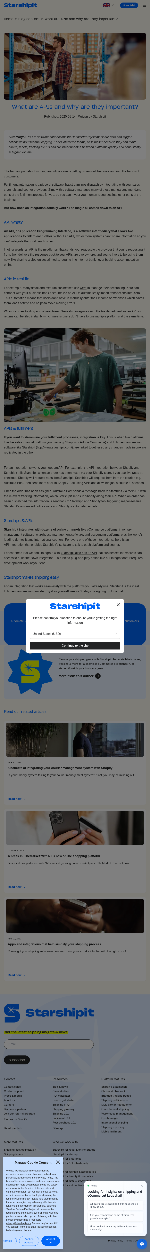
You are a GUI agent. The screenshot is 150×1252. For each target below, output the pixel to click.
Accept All (50, 1241)
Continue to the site (75, 645)
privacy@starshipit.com (18, 1223)
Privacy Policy (45, 1177)
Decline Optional (29, 1241)
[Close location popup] (118, 604)
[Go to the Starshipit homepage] (75, 606)
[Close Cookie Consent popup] (58, 1162)
